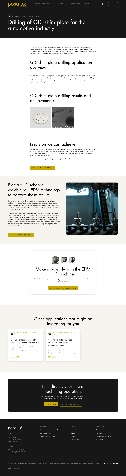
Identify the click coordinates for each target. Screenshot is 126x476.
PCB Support (99, 439)
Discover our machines (71, 404)
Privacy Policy (32, 463)
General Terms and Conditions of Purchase (82, 463)
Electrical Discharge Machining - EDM (49, 430)
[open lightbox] (40, 117)
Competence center (74, 4)
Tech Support (99, 433)
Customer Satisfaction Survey (103, 436)
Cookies (97, 463)
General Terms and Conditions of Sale (59, 463)
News (73, 436)
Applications (61, 4)
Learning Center (75, 439)
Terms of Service (42, 463)
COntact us (113, 4)
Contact (98, 430)
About (73, 433)
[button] (44, 4)
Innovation (74, 430)
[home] (17, 4)
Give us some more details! (42, 168)
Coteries (16, 468)
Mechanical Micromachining (47, 436)
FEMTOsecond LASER (45, 433)
